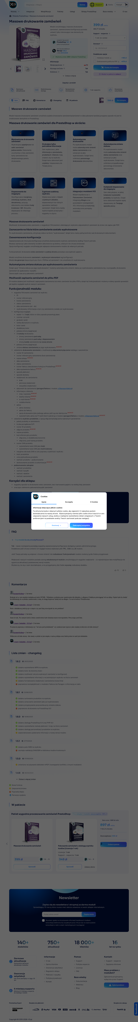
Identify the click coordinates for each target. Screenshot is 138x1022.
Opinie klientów (51, 964)
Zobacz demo (89, 867)
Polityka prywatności (53, 978)
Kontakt (48, 982)
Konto (110, 5)
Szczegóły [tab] (69, 502)
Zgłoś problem (118, 985)
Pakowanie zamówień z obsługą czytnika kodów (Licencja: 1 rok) (75, 847)
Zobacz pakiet (113, 844)
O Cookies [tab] (94, 502)
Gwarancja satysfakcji (54, 968)
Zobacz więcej (69, 76)
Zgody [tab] (44, 502)
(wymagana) (70, 922)
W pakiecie (73, 100)
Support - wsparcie (100, 33)
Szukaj (82, 5)
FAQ (27, 100)
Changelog (57, 100)
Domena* (96, 44)
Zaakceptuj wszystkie (81, 525)
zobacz (118, 74)
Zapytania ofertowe (113, 964)
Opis (16, 100)
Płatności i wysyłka (52, 975)
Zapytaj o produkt (69, 83)
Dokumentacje (81, 981)
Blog (77, 988)
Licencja (79, 968)
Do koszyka (121, 100)
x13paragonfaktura (65, 388)
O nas (47, 961)
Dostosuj (57, 525)
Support (79, 961)
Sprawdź (31, 867)
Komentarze (40, 100)
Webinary (79, 985)
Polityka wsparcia (82, 964)
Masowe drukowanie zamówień (27, 846)
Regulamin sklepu (52, 971)
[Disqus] (69, 617)
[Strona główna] (10, 16)
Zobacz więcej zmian (26, 779)
